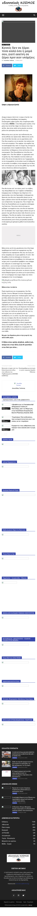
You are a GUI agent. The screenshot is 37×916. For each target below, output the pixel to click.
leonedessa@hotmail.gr (22, 883)
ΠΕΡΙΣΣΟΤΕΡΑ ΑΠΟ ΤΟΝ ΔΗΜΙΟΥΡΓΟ (16, 400)
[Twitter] (23, 895)
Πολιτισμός (19, 902)
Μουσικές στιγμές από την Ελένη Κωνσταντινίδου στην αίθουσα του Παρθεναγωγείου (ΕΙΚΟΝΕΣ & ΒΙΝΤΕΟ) (10, 372)
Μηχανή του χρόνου (9, 902)
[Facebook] (13, 895)
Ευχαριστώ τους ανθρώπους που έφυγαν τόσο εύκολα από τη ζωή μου (23, 428)
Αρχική (3, 19)
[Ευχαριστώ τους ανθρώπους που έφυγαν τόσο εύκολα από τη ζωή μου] (6, 428)
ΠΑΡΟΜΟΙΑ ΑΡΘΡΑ (10, 397)
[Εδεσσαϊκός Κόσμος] (18, 6)
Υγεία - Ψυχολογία (12, 19)
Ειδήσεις (15, 757)
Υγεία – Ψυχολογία (28, 902)
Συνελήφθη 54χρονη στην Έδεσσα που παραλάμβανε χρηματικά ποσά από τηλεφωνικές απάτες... (23, 799)
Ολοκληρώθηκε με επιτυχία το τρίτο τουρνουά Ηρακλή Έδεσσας (27, 370)
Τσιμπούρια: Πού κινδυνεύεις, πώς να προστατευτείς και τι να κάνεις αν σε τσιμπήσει (23, 419)
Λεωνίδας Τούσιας (9, 60)
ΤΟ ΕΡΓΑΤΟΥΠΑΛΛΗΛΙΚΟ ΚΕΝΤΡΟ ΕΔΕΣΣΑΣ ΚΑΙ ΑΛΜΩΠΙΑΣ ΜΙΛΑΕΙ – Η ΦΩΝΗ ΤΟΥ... (23, 754)
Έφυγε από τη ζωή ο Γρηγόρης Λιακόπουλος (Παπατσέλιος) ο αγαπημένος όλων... (21, 789)
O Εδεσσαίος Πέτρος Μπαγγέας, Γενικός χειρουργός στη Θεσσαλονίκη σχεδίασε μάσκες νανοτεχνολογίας (23, 808)
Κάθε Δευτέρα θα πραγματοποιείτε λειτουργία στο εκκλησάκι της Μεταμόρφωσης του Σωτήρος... (22, 763)
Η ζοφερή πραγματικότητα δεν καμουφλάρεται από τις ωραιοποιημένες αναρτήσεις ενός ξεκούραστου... (22, 773)
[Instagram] (18, 895)
